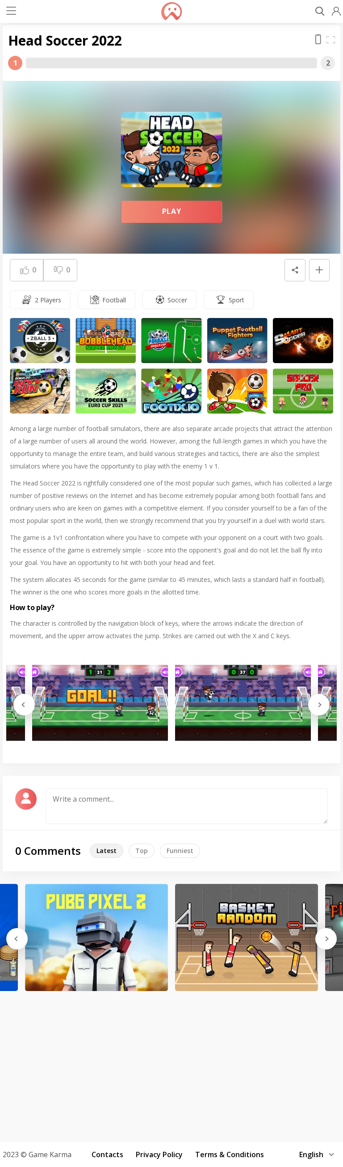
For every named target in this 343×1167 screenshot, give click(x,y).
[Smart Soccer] (303, 340)
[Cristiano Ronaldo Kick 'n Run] (40, 391)
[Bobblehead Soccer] (105, 340)
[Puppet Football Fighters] (237, 340)
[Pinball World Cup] (171, 340)
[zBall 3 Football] (40, 340)
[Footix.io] (171, 391)
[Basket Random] (246, 937)
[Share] (294, 270)
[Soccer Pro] (303, 391)
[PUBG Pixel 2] (96, 937)
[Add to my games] (319, 270)
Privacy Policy (159, 1154)
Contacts (107, 1154)
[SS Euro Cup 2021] (105, 391)
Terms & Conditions (229, 1154)
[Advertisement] (171, 1063)
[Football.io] (237, 391)
